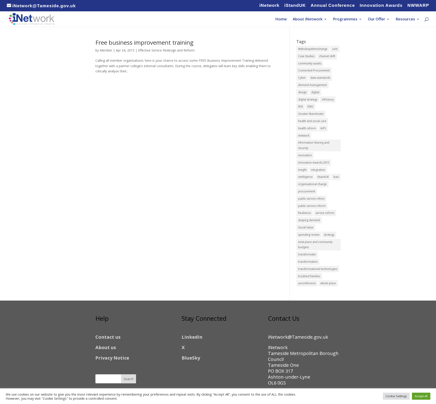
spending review (308, 235)
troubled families (309, 276)
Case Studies (306, 56)
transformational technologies (317, 269)
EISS (300, 106)
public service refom (311, 199)
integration (318, 170)
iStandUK (295, 5)
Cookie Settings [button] (396, 396)
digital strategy (307, 99)
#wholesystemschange (312, 49)
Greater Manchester (311, 114)
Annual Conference (333, 5)
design (302, 92)
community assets (309, 63)
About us (105, 347)
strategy (329, 235)
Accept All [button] (421, 396)
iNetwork (269, 5)
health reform (307, 128)
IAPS (323, 128)
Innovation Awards (381, 5)
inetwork (303, 135)
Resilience (304, 213)
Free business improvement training (144, 42)
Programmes (345, 19)
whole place (328, 283)
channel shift (327, 56)
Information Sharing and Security (313, 145)
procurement (306, 191)
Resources (405, 19)
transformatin (307, 254)
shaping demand (309, 220)
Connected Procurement (314, 70)
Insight (302, 170)
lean (336, 177)
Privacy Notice (112, 358)
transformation (308, 262)
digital (315, 92)
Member (106, 50)
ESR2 (310, 106)
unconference (307, 283)
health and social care (312, 121)
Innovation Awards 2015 (313, 162)
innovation (305, 155)
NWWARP (418, 5)
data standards (320, 78)
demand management (312, 85)
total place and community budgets (315, 244)
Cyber (302, 78)
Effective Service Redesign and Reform (166, 50)
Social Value (305, 227)
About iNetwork (307, 19)
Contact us (108, 337)
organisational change (312, 184)
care (335, 49)
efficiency (328, 99)
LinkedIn (192, 337)
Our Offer (376, 19)
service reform (324, 213)
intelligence (305, 177)
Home (281, 19)
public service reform (312, 206)
